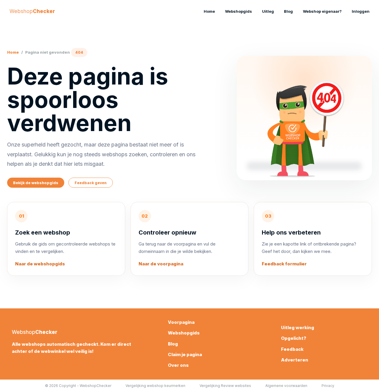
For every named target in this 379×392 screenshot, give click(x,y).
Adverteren (294, 360)
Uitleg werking (297, 327)
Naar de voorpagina (161, 264)
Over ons (178, 365)
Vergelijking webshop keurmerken (155, 385)
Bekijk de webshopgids (35, 183)
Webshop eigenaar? (322, 11)
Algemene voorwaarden (286, 385)
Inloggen (361, 11)
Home (209, 11)
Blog (288, 11)
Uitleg (268, 11)
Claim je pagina (185, 354)
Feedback (292, 349)
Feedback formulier (284, 264)
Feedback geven (91, 183)
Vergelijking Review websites (225, 385)
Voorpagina (181, 322)
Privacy (328, 385)
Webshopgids (238, 11)
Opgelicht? (293, 338)
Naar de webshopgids (40, 264)
